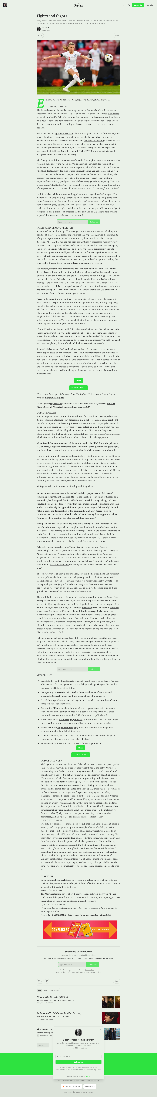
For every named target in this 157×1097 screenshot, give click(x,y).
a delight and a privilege (91, 684)
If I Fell (82, 824)
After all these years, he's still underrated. (53, 1016)
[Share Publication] (128, 5)
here (107, 212)
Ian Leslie (45, 28)
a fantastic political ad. (91, 743)
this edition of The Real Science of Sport (60, 781)
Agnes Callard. (54, 911)
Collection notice (92, 1080)
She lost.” (85, 739)
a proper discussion (64, 133)
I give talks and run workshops (56, 880)
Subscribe (138, 5)
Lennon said (93, 834)
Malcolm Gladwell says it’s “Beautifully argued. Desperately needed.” (76, 405)
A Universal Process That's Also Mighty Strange (55, 1000)
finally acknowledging (94, 140)
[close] (100, 1030)
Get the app (89, 1086)
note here (64, 708)
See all (41, 1045)
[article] (78, 1002)
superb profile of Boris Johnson (68, 416)
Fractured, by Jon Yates (70, 719)
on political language (67, 727)
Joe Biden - (54, 708)
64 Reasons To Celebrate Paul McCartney (59, 1013)
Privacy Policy (95, 1070)
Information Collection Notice (78, 1070)
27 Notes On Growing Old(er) (52, 997)
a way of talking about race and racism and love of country (91, 700)
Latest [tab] (45, 991)
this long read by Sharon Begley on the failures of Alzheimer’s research (77, 261)
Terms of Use (89, 1067)
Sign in (150, 5)
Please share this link (54, 397)
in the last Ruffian (79, 434)
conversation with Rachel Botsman (71, 692)
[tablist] (48, 990)
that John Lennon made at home (101, 824)
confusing (114, 607)
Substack (67, 1092)
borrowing (87, 607)
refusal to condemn (59, 564)
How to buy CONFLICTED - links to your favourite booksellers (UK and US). (76, 915)
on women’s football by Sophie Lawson (84, 160)
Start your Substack (72, 1086)
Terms (82, 1080)
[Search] (123, 5)
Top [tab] (39, 991)
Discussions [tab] (54, 991)
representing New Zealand (53, 771)
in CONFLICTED (83, 151)
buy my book (56, 403)
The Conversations (50, 894)
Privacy (75, 1080)
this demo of (72, 824)
